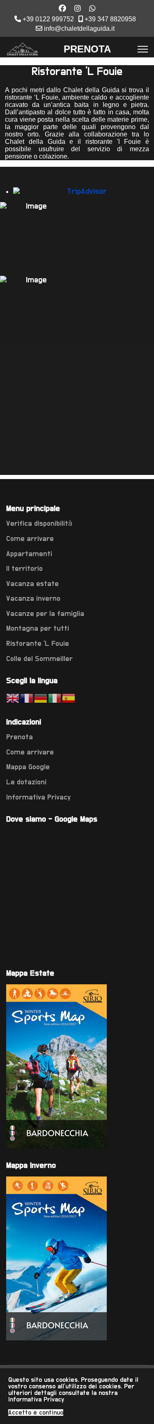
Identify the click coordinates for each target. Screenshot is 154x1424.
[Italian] (55, 698)
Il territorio (24, 568)
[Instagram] (77, 9)
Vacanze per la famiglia (45, 614)
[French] (27, 698)
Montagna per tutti (37, 628)
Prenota (19, 737)
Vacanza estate (32, 584)
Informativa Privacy (38, 797)
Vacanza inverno (33, 598)
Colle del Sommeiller (39, 659)
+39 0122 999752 (48, 19)
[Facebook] (62, 9)
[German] (41, 698)
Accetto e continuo (35, 1412)
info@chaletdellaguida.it (79, 28)
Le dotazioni (26, 782)
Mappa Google (28, 767)
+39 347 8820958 (110, 19)
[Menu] (143, 49)
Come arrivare (30, 539)
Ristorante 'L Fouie (37, 643)
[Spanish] (69, 698)
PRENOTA (87, 49)
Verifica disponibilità (39, 523)
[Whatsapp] (92, 9)
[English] (13, 698)
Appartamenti (29, 554)
